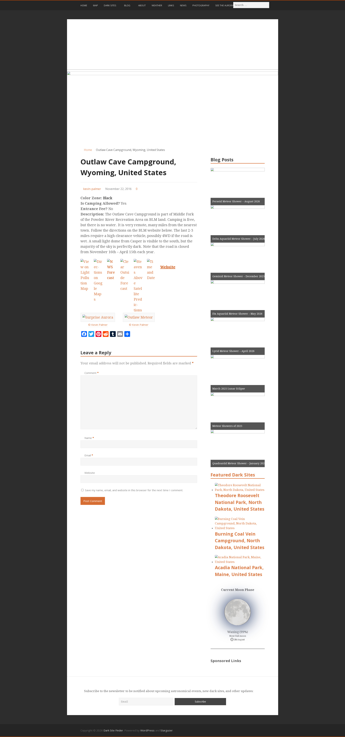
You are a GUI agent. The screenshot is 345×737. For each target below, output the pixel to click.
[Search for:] (251, 5)
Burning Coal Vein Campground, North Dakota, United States (239, 540)
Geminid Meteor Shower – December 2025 (238, 276)
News (183, 5)
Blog (127, 5)
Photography (200, 5)
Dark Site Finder (113, 730)
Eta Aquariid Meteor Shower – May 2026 (237, 313)
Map (95, 5)
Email (88, 455)
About (142, 5)
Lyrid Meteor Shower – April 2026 (233, 351)
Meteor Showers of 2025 (227, 426)
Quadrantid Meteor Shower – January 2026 (239, 463)
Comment (91, 373)
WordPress (147, 730)
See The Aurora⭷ (225, 5)
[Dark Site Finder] (172, 107)
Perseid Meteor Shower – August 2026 (236, 201)
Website (89, 473)
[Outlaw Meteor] (139, 317)
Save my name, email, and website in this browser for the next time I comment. (134, 490)
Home (83, 5)
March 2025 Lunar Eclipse (228, 388)
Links (171, 5)
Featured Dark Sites (233, 475)
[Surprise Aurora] (98, 317)
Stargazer (166, 730)
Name (89, 438)
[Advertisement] (172, 44)
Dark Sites (110, 5)
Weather (157, 5)
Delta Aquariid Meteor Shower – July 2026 (238, 238)
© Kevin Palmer (98, 324)
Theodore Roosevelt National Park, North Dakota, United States (239, 502)
